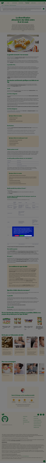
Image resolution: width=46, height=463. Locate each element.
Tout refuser (16, 235)
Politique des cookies (24, 233)
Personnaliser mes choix (28, 235)
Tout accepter (21, 235)
